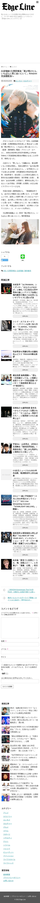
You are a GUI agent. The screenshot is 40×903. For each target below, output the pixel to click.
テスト (5, 841)
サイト (3, 657)
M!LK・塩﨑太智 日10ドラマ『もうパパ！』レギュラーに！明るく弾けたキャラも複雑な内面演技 (23, 710)
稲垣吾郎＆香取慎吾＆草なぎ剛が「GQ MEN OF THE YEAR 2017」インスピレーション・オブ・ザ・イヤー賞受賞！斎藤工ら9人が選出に (25, 538)
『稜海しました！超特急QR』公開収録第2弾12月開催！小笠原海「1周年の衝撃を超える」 (24, 796)
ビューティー (8, 852)
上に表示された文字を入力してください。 (17, 678)
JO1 (4, 271)
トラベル (6, 845)
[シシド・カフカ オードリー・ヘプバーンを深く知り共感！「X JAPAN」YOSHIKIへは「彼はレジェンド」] (6, 325)
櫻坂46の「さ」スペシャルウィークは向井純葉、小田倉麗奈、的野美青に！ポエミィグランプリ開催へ (24, 766)
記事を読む (25, 316)
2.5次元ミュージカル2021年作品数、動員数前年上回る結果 (25, 473)
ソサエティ (7, 838)
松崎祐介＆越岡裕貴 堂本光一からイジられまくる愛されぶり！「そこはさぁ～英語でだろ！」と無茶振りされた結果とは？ (25, 413)
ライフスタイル (9, 859)
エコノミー (7, 816)
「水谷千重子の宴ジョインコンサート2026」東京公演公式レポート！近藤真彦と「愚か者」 (24, 719)
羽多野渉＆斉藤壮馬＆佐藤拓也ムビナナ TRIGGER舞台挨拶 (25, 354)
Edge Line (22, 899)
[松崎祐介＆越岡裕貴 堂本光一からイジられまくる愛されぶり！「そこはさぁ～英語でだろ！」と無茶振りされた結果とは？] (6, 412)
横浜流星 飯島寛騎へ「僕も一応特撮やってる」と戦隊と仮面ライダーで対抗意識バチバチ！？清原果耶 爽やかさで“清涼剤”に (25, 380)
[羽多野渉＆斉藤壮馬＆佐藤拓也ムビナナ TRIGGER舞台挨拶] (6, 355)
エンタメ (19, 81)
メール (4, 649)
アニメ (5, 813)
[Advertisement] (20, 42)
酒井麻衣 (27, 271)
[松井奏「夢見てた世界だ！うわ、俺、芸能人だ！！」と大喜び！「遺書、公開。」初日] (6, 564)
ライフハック (8, 863)
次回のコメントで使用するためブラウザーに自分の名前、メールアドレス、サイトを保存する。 (19, 667)
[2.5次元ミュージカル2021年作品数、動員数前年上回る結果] (6, 474)
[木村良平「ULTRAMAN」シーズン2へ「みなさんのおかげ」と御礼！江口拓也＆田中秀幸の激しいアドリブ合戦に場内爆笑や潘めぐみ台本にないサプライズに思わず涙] (6, 288)
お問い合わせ (8, 881)
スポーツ (6, 834)
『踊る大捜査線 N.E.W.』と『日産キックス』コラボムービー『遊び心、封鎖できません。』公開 (24, 738)
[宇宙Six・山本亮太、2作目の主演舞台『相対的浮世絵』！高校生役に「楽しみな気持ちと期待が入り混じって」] (6, 448)
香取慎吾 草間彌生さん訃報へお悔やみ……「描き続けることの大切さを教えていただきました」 (24, 776)
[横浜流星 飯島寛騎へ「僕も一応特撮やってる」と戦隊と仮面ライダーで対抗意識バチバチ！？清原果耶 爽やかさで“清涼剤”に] (6, 379)
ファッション (8, 856)
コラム (5, 831)
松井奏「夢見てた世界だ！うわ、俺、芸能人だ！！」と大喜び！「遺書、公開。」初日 (25, 563)
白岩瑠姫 (20, 271)
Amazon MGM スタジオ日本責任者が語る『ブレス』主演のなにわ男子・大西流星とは (24, 729)
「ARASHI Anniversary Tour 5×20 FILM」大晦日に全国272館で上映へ (21, 591)
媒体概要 (6, 874)
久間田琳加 (11, 271)
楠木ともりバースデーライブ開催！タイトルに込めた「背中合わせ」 (22, 599)
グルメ (5, 827)
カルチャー (27, 81)
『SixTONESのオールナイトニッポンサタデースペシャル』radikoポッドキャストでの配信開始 (23, 757)
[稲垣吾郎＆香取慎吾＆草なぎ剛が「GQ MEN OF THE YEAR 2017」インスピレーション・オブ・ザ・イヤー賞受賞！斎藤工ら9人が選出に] (6, 537)
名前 (4, 641)
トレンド (6, 849)
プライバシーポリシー (11, 878)
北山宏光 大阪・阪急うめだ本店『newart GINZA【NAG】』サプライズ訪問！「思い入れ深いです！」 (24, 748)
